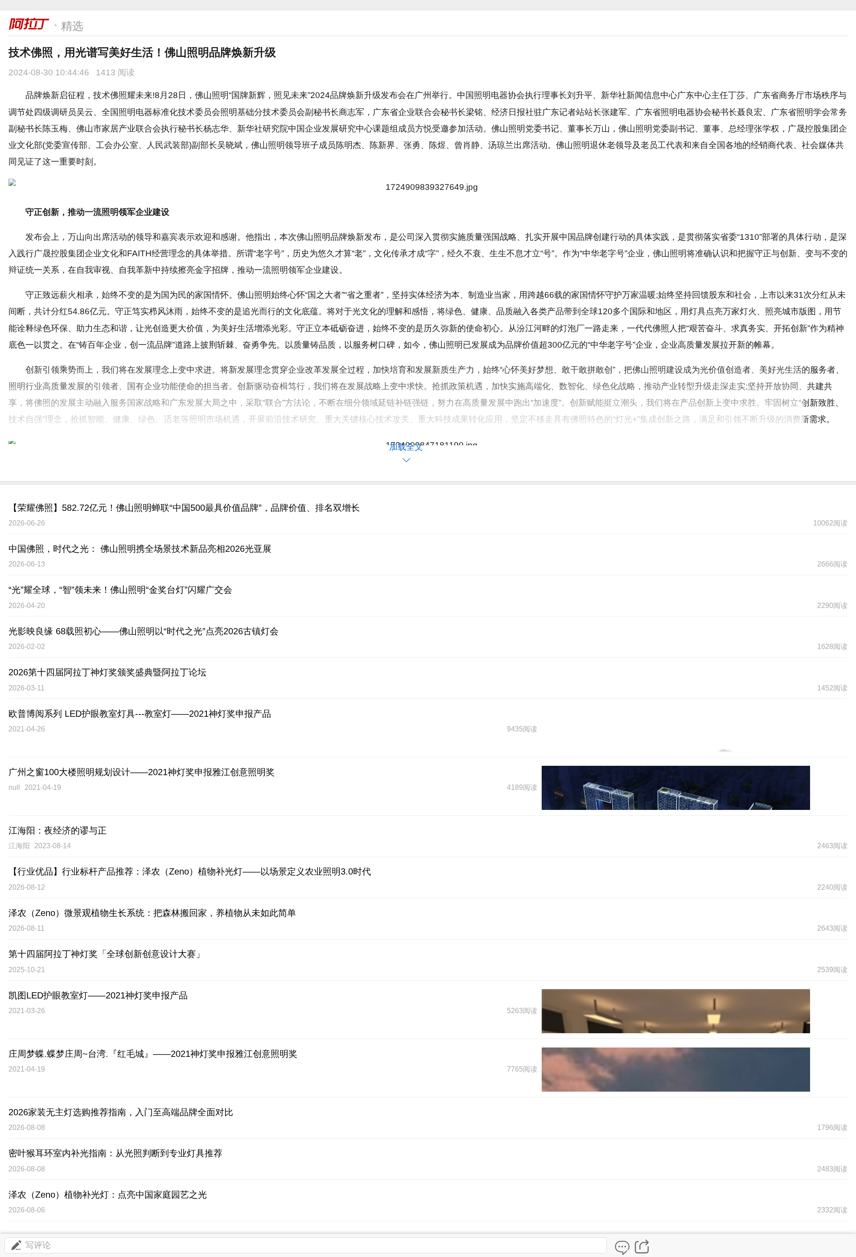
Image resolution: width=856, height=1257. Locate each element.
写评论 (38, 1245)
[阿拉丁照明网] (29, 24)
